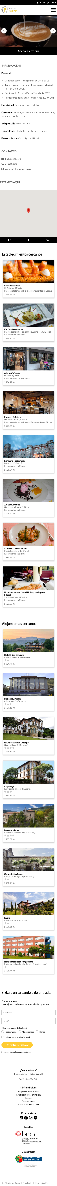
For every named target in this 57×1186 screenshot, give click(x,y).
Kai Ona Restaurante (13, 329)
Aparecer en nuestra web (28, 1104)
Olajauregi (9, 786)
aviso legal (25, 1037)
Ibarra (7, 917)
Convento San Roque (13, 874)
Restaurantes (11, 1031)
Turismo (28, 1098)
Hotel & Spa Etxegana (14, 655)
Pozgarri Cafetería (12, 417)
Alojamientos (28, 1031)
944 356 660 (32, 1079)
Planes (42, 1031)
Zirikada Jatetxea (12, 504)
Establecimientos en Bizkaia (28, 1095)
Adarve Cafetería (12, 373)
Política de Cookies (40, 1183)
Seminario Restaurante (14, 460)
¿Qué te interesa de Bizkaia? (14, 1028)
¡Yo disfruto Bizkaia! (17, 1044)
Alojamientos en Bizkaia (28, 1091)
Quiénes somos (28, 1101)
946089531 (11, 163)
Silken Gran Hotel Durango (16, 742)
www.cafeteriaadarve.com (18, 169)
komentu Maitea (11, 830)
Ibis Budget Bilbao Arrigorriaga (18, 961)
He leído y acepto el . (17, 1037)
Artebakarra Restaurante (15, 548)
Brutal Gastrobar (12, 285)
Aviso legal (27, 1183)
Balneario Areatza (12, 698)
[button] (4, 30)
